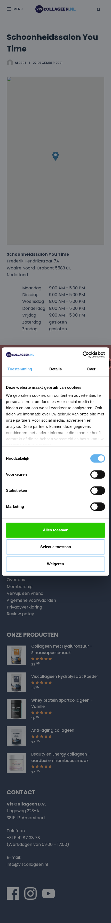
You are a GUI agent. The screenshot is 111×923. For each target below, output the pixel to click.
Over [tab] (91, 369)
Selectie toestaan (55, 547)
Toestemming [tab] (19, 369)
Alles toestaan (55, 530)
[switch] (97, 474)
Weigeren (55, 564)
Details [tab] (55, 369)
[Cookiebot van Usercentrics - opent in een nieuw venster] (82, 354)
